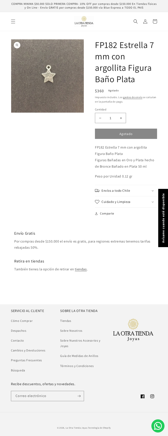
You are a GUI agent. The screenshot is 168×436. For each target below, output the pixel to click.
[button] (13, 21)
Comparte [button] (107, 213)
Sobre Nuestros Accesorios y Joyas (80, 343)
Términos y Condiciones (77, 366)
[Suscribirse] (79, 396)
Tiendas (65, 321)
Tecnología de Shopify (99, 427)
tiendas (81, 269)
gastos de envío (132, 97)
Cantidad (100, 109)
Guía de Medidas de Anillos (79, 356)
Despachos (18, 331)
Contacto (17, 340)
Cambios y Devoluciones (28, 350)
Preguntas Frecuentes (26, 360)
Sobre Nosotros (71, 331)
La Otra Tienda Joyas (77, 427)
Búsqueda (18, 370)
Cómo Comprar (22, 321)
